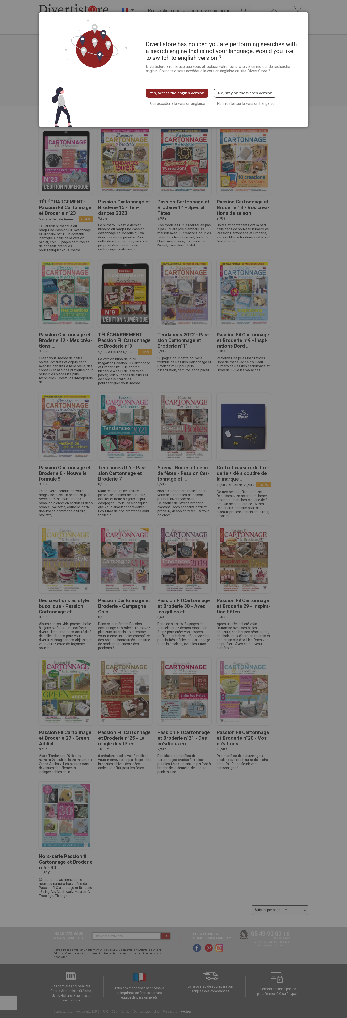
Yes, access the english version (177, 93)
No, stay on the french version (245, 93)
